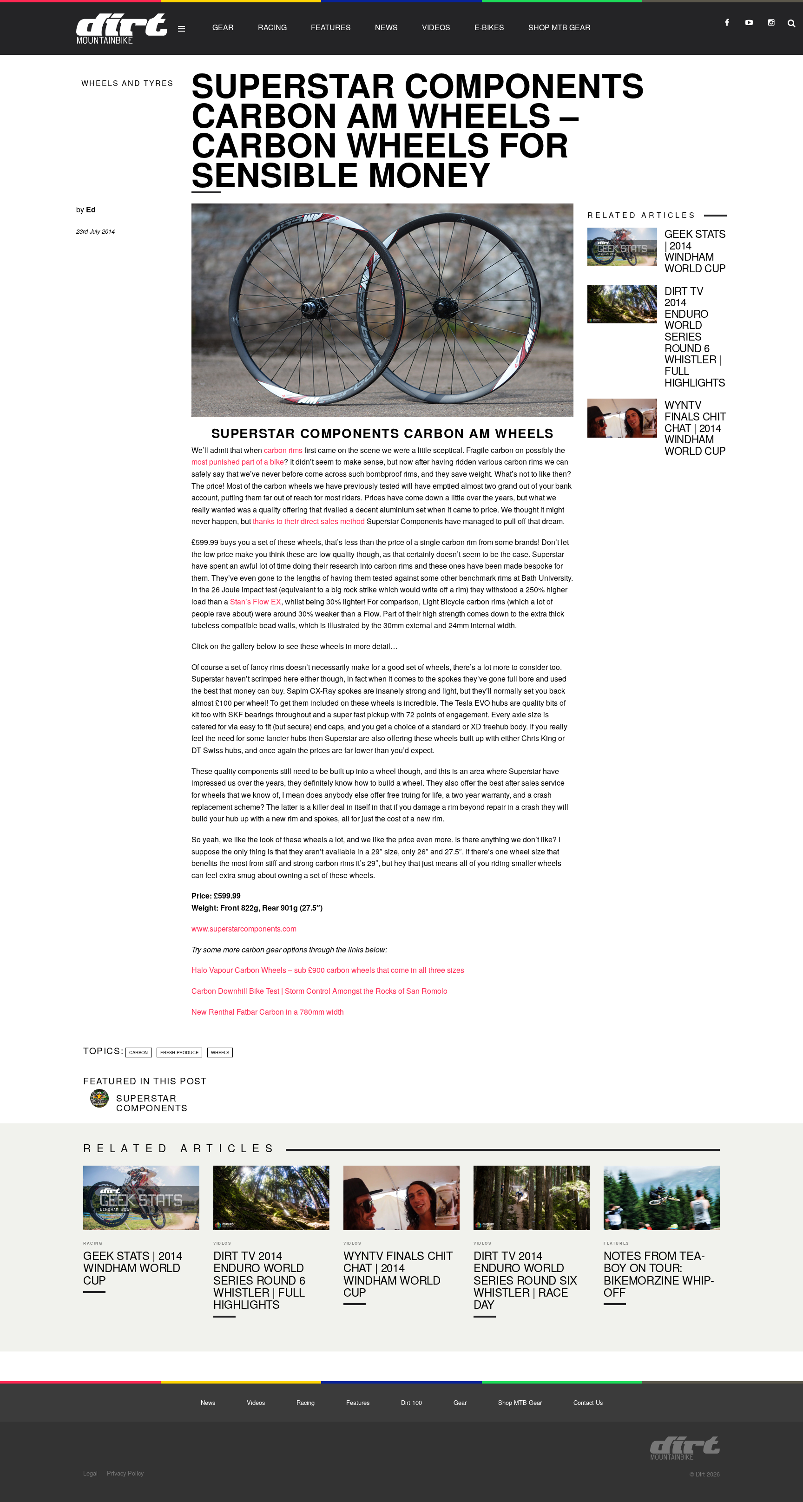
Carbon (138, 1052)
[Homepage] (685, 1445)
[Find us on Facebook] (726, 22)
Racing (272, 27)
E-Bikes (489, 27)
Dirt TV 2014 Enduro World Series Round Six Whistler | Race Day (532, 1244)
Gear (223, 27)
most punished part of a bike (237, 461)
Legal (90, 1473)
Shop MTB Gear (559, 27)
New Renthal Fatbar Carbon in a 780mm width (267, 1011)
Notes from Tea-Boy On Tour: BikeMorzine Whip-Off (662, 1237)
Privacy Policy (125, 1473)
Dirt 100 (411, 1402)
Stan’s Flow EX (254, 601)
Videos (436, 27)
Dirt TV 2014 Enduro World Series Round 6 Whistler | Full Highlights (657, 338)
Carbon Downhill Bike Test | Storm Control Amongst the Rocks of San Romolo (319, 990)
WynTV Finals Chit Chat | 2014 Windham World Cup (657, 429)
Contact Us (588, 1402)
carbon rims (283, 450)
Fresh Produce (179, 1052)
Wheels (220, 1052)
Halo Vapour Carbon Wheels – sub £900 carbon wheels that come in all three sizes (327, 969)
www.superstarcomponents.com (243, 928)
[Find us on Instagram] (771, 22)
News (386, 27)
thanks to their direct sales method (309, 521)
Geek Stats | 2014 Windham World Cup (657, 252)
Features (331, 27)
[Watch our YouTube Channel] (749, 22)
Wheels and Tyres (127, 83)
